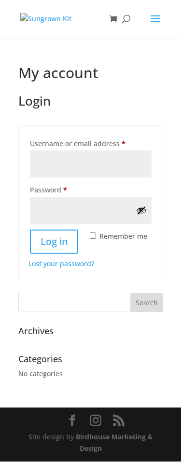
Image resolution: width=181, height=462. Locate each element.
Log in (54, 241)
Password (63, 189)
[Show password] (141, 210)
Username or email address (91, 143)
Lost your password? (61, 263)
